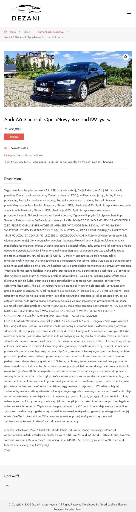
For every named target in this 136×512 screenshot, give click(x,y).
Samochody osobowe (29, 155)
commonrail (40, 162)
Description (12, 178)
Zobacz (14, 137)
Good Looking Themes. (114, 504)
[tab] (12, 179)
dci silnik (60, 162)
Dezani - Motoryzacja (44, 504)
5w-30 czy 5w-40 (21, 162)
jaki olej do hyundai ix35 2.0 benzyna (90, 162)
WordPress (75, 509)
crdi (51, 162)
